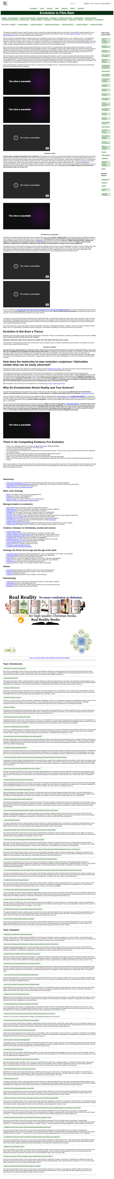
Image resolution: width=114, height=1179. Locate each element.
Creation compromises (13, 534)
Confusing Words (13, 18)
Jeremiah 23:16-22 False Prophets (13, 1049)
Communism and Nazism (14, 542)
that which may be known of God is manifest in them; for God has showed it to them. (43, 309)
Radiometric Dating (12, 555)
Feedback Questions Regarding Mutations (15, 747)
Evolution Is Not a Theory (65, 18)
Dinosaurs (10, 584)
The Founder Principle (105, 123)
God (8, 497)
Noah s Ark (10, 558)
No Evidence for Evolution (60, 19)
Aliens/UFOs (10, 486)
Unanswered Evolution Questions (105, 80)
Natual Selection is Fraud (10, 678)
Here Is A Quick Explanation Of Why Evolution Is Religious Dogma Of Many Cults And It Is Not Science (31, 810)
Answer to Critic (104, 190)
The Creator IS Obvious (105, 99)
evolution (63, 396)
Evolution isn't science (54, 369)
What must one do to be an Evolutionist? (15, 668)
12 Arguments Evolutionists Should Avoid (105, 67)
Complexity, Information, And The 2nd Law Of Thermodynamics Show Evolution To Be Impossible (29, 830)
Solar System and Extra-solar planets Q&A (19, 484)
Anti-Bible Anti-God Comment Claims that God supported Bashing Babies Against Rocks (27, 1127)
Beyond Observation (42, 18)
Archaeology (10, 570)
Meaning (49, 8)
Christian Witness (23, 24)
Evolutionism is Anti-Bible (105, 109)
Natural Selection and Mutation (105, 104)
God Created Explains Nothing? (105, 137)
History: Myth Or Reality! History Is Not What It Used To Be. (19, 1069)
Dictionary (64, 8)
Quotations (81, 8)
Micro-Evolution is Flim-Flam (10, 19)
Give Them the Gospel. (73, 34)
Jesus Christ (10, 499)
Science (9, 543)
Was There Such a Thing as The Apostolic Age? (16, 1039)
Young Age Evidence (13, 553)
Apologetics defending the (14, 536)
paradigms (40, 240)
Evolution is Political (90, 18)
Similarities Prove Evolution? (105, 131)
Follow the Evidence (105, 85)
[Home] (4, 4)
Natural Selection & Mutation (105, 148)
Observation (47, 19)
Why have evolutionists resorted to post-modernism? (18, 799)
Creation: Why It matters (14, 531)
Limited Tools (72, 19)
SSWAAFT (105, 158)
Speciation (10, 513)
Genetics (9, 515)
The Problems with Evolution (106, 75)
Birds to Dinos (105, 127)
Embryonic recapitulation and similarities (18, 522)
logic (84, 161)
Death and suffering (12, 533)
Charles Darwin (11, 524)
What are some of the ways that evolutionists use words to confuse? (22, 768)
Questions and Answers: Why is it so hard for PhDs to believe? (20, 899)
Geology (9, 559)
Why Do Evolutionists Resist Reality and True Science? (18, 780)
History (72, 8)
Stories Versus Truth (9, 35)
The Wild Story (99, 19)
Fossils (9, 581)
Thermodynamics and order (15, 519)
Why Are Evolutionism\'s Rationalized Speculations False (19, 789)
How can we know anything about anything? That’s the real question (49, 657)
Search (86, 3)
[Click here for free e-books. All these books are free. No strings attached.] (45, 626)
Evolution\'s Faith (24, 19)
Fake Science (105, 71)
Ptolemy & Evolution (104, 90)
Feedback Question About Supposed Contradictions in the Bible (21, 1004)
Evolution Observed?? (105, 51)
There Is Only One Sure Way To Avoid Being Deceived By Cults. (21, 974)
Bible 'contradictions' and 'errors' (16, 540)
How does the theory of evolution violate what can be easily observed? (22, 736)
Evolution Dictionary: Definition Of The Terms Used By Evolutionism (22, 954)
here (88, 42)
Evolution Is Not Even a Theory (12, 697)
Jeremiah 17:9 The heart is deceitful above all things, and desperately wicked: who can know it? (29, 1013)
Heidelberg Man (79, 18)
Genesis (9, 496)
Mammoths (10, 586)
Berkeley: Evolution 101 (105, 46)
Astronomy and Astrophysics (15, 483)
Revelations (53, 18)
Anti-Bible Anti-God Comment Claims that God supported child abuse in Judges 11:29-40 (27, 1117)
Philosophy (10, 537)
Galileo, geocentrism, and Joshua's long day (20, 487)
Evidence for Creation (105, 94)
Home (42, 8)
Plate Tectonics (11, 561)
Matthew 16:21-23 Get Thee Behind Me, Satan (16, 994)
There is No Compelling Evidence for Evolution (16, 726)
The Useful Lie (89, 19)
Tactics (104, 152)
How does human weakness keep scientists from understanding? (21, 889)
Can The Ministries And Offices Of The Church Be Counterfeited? (21, 1059)
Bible (57, 8)
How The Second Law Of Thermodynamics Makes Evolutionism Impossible (24, 839)
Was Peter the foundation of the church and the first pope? (19, 1030)
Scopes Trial (10, 573)
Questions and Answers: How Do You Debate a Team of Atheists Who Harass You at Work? (28, 1156)
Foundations (33, 8)
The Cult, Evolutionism (105, 142)
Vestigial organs (11, 521)
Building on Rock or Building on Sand (14, 1146)
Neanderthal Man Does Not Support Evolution (16, 880)
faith (23, 536)
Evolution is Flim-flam (96, 24)
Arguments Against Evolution (11, 820)
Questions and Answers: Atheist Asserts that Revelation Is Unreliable (22, 1166)
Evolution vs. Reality (36, 19)
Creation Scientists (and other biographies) (19, 546)
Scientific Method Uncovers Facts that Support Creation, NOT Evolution (23, 909)
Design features (11, 509)
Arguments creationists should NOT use (18, 545)
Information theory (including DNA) (17, 516)
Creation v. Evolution (82, 24)
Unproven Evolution (104, 118)
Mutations (9, 512)
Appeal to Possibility (104, 194)
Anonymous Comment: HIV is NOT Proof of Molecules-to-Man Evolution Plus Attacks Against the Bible (31, 1098)
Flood (8, 556)
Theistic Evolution (104, 114)
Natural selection (12, 510)
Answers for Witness (36, 24)
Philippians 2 (105, 179)
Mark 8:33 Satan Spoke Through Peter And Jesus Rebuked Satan (21, 984)
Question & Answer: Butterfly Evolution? (105, 163)
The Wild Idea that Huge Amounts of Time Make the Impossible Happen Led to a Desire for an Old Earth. (32, 1137)
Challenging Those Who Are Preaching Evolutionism (18, 934)
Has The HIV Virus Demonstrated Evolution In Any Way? (19, 919)
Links (103, 169)
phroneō (104, 183)
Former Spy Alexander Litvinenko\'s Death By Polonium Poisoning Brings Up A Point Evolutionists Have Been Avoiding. (35, 757)
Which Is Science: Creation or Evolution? (105, 40)
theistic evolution (26, 534)
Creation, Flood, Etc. (67, 24)
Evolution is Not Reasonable (27, 18)
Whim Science (106, 155)
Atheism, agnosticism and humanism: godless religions (23, 500)
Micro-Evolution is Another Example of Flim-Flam (17, 717)
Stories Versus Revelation (52, 24)
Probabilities (10, 518)
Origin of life (10, 507)
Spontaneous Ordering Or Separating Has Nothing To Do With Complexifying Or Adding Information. (30, 859)
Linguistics (10, 574)
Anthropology (11, 583)
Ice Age (9, 562)
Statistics (80, 19)
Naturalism (52, 519)
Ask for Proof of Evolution (105, 55)
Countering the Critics (13, 539)
